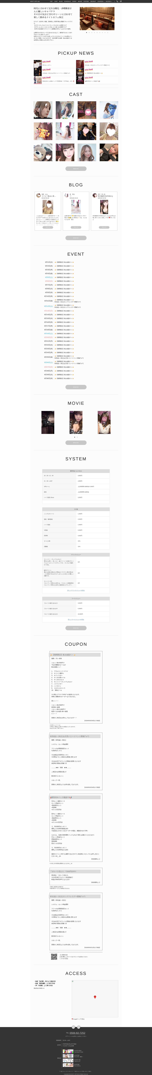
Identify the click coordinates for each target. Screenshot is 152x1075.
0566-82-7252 (77, 1033)
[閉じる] (102, 988)
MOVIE (80, 1)
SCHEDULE (67, 1)
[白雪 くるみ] (43, 152)
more (76, 169)
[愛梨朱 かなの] (109, 110)
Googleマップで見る (78, 1019)
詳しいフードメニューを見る (76, 619)
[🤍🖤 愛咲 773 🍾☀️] (43, 131)
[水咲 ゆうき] (43, 110)
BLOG (61, 1)
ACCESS (108, 1)
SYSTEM (86, 1)
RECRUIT (93, 1)
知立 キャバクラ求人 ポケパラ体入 (83, 1071)
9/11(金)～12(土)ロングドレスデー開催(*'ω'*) (68, 302)
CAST (56, 1)
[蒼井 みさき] (87, 152)
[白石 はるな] (87, 131)
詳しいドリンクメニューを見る (76, 590)
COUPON (100, 1)
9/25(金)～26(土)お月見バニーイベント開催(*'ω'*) (69, 358)
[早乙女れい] (87, 110)
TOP (51, 1)
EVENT (74, 1)
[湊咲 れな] (109, 131)
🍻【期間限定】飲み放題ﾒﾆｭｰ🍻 (64, 262)
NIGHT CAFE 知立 (35, 1)
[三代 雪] (109, 152)
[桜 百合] (65, 131)
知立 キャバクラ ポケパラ (67, 1071)
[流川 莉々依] (65, 152)
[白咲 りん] (65, 110)
